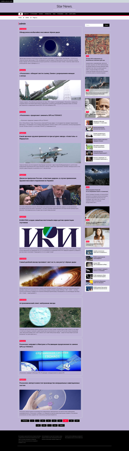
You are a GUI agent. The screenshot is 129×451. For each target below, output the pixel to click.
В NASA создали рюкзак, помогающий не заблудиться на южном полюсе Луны (99, 258)
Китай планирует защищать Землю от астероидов (100, 270)
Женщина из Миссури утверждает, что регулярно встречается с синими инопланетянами (100, 122)
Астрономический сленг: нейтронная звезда (37, 303)
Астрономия (33, 13)
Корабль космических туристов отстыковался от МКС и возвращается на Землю (100, 251)
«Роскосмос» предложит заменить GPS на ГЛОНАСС (40, 115)
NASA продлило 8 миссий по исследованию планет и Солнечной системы (97, 190)
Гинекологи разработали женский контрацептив (94, 244)
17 (38, 425)
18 (44, 425)
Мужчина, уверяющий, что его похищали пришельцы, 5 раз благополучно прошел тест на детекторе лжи (100, 158)
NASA (54, 13)
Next (61, 425)
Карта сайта (72, 13)
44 (55, 425)
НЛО (66, 13)
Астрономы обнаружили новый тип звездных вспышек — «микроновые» (100, 282)
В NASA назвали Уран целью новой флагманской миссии (100, 288)
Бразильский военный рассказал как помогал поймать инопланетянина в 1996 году (100, 128)
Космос (41, 13)
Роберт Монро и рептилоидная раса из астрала (95, 115)
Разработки (48, 13)
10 (42, 420)
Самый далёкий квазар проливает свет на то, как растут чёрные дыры (47, 262)
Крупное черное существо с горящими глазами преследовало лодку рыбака (100, 140)
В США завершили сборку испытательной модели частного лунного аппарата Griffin (100, 276)
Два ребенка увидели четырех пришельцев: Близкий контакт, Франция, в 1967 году (100, 146)
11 (48, 420)
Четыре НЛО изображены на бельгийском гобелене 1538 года (95, 59)
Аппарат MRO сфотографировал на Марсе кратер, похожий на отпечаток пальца (100, 264)
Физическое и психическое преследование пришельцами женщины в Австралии (97, 93)
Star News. (64, 6)
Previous (25, 420)
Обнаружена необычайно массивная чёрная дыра (39, 32)
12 (54, 420)
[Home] (20, 14)
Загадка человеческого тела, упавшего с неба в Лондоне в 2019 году (99, 134)
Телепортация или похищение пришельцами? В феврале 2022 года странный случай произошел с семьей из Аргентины (100, 152)
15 (71, 420)
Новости (26, 13)
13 (59, 420)
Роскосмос (60, 13)
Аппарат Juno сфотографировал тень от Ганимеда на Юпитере (96, 223)
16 (77, 420)
